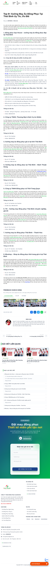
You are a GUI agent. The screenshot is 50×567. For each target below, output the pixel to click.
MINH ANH (29, 319)
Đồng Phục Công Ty (25, 3)
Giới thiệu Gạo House (31, 484)
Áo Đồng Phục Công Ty (7, 511)
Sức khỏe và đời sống (32, 511)
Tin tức (36, 3)
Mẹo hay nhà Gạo (31, 513)
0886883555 (8, 534)
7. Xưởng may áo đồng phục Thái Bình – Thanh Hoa (15, 405)
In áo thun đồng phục (8, 37)
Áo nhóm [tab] (24, 295)
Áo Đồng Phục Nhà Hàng (7, 513)
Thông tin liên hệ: (8, 380)
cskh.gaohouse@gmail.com (8, 536)
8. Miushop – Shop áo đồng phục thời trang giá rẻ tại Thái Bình (17, 408)
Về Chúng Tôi (18, 3)
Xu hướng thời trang (31, 509)
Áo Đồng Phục (31, 3)
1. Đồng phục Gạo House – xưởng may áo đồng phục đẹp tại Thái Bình (19, 374)
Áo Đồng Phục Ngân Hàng (8, 509)
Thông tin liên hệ (8, 391)
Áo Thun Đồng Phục (6, 520)
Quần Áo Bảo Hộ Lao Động (8, 515)
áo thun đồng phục (23, 83)
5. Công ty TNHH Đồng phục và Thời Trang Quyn (14, 397)
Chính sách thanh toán (32, 490)
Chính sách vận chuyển (32, 486)
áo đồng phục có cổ (24, 121)
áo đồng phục (29, 40)
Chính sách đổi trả (31, 488)
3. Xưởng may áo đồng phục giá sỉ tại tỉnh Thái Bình (15, 388)
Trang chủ (14, 3)
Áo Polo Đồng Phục (6, 518)
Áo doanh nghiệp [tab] (8, 295)
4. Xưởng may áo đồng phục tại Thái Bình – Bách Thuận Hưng (17, 394)
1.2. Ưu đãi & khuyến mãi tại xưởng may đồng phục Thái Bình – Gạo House (18, 378)
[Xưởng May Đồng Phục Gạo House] (6, 3)
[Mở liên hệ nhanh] (47, 559)
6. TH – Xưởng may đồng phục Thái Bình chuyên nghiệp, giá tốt (17, 400)
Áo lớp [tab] (17, 295)
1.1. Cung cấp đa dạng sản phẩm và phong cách (13, 376)
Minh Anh (16, 20)
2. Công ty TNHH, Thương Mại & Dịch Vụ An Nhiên (14, 383)
